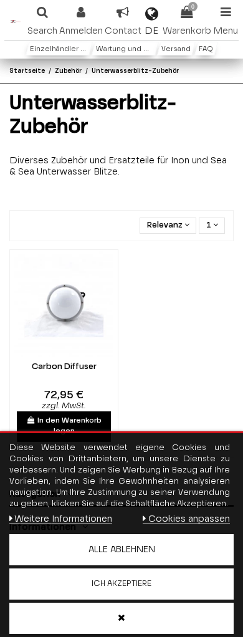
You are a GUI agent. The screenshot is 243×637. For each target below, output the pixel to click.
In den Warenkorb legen (69, 426)
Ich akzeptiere (121, 584)
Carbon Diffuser (64, 367)
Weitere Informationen (63, 519)
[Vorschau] (72, 353)
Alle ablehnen (121, 549)
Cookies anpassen (188, 519)
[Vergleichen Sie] (55, 353)
